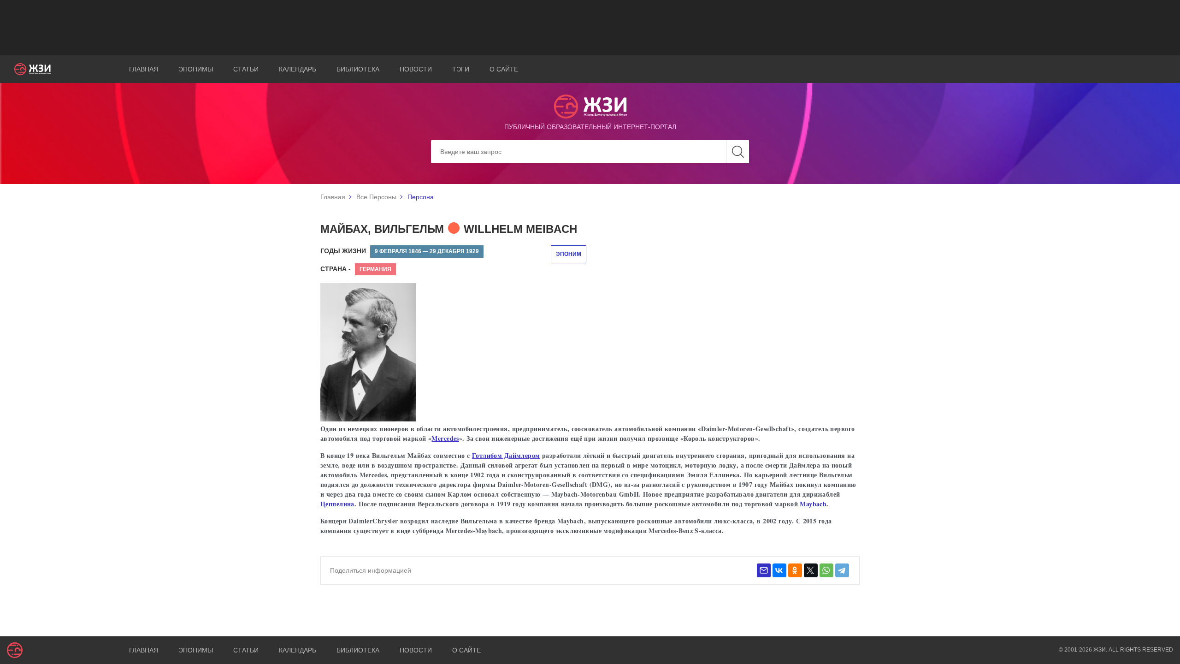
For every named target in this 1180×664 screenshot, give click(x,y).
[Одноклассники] (795, 570)
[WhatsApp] (826, 570)
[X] (811, 570)
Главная (143, 69)
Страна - (335, 269)
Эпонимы (195, 69)
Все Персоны (376, 197)
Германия (375, 269)
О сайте (504, 69)
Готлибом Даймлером (506, 455)
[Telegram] (842, 570)
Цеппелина (337, 504)
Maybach (813, 504)
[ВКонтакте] (779, 570)
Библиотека (357, 69)
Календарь (297, 69)
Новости (416, 69)
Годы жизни (343, 251)
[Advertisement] (590, 28)
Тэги (460, 69)
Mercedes (445, 438)
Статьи (246, 69)
